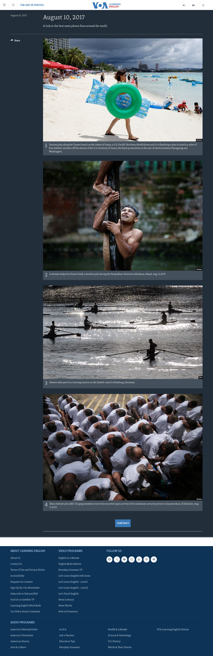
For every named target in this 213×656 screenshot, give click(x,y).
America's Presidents (21, 635)
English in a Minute (68, 558)
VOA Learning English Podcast (173, 629)
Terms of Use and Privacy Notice (27, 570)
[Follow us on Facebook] (109, 559)
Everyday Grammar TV (70, 570)
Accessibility (17, 576)
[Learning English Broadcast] (184, 5)
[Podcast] (146, 559)
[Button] (15, 41)
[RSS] (139, 559)
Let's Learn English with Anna (74, 576)
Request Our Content (21, 582)
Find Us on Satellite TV (22, 600)
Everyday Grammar (69, 647)
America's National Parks (24, 629)
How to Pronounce (68, 611)
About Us (15, 558)
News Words (65, 605)
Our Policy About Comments (25, 611)
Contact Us (16, 564)
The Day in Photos (32, 5)
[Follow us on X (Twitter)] (117, 559)
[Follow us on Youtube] (124, 559)
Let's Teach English (68, 594)
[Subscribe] (154, 559)
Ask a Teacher (66, 635)
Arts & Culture (18, 647)
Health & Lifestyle (117, 629)
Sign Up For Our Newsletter (25, 588)
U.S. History (114, 641)
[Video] (193, 5)
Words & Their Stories (120, 647)
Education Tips (67, 641)
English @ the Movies (69, 564)
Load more (123, 523)
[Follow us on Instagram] (132, 559)
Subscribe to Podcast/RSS (24, 594)
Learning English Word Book (25, 605)
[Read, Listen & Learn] (203, 5)
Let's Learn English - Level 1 (73, 582)
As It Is (62, 629)
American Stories (19, 641)
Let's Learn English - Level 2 (73, 588)
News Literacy (66, 600)
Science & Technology (119, 635)
